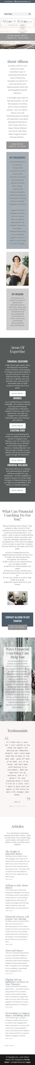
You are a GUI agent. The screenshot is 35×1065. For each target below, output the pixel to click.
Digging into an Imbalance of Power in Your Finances (16, 982)
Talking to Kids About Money (16, 886)
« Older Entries (9, 1045)
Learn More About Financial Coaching (17, 37)
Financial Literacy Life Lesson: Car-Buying (17, 917)
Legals (28, 1062)
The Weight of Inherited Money (13, 852)
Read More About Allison (17, 145)
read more (9, 879)
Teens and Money (14, 950)
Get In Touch (17, 627)
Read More (17, 393)
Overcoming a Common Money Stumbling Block (17, 1014)
